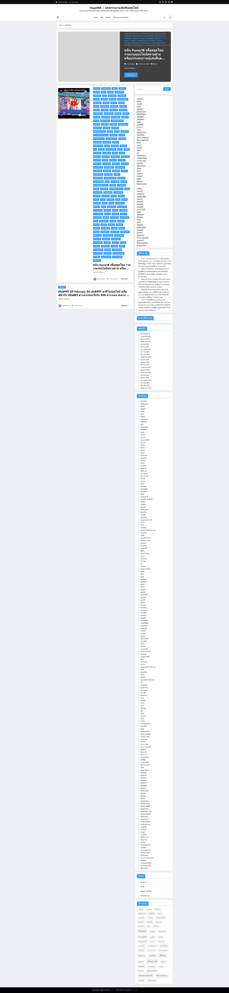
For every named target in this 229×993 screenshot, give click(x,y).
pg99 (149, 926)
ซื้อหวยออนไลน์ (142, 243)
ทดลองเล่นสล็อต (122, 206)
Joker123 (113, 124)
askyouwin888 (123, 99)
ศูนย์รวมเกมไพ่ (124, 217)
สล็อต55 (96, 224)
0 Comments (113, 279)
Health (96, 120)
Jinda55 (141, 922)
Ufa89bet (110, 199)
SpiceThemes (133, 990)
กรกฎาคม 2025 (146, 367)
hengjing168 (105, 120)
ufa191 (96, 199)
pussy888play (109, 167)
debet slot (114, 110)
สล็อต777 (111, 224)
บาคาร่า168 (123, 210)
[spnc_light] (170, 17)
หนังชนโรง (141, 194)
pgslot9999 (115, 156)
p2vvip (107, 146)
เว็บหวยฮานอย (136, 43)
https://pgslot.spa (142, 140)
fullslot (96, 117)
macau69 (122, 138)
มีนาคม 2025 (145, 378)
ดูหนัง (103, 206)
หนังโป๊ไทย (141, 135)
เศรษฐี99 (127, 45)
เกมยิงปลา (135, 38)
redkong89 (97, 171)
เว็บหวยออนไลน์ (117, 249)
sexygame (121, 178)
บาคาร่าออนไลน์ (98, 214)
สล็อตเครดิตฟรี (124, 232)
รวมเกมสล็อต (114, 217)
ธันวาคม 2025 (145, 354)
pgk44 (115, 153)
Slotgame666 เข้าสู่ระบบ (100, 185)
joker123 (140, 99)
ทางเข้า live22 (97, 210)
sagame (124, 171)
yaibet (104, 203)
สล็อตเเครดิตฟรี (160, 34)
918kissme (97, 95)
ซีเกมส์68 (96, 206)
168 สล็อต (96, 88)
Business (123, 106)
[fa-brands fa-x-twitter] (163, 2)
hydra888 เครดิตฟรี (117, 120)
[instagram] (169, 2)
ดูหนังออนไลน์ (111, 206)
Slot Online (115, 181)
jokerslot (139, 176)
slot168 (124, 181)
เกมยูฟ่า (143, 38)
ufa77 (102, 199)
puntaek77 (116, 163)
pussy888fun (98, 167)
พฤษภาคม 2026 (146, 342)
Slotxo (113, 185)
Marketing (97, 142)
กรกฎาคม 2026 (146, 336)
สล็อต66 (104, 224)
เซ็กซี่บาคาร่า (158, 38)
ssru (127, 189)
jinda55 (96, 124)
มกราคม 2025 (145, 383)
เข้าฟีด (142, 887)
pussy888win (120, 167)
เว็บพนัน (133, 41)
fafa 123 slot (108, 113)
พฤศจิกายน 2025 (146, 357)
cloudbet (104, 110)
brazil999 (114, 106)
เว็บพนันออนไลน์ (142, 41)
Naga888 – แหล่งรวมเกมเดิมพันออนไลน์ (114, 8)
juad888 (106, 128)
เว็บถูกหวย (114, 246)
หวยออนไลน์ (141, 245)
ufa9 (117, 199)
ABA (104, 95)
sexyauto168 (98, 178)
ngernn (115, 142)
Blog (101, 17)
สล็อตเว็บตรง (136, 34)
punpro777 (140, 240)
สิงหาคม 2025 (145, 365)
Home (96, 17)
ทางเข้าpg (107, 210)
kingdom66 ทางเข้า (99, 131)
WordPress (112, 990)
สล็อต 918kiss (103, 221)
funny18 (160, 913)
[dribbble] (166, 2)
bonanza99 (105, 106)
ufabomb (96, 203)
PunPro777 (97, 163)
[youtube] (172, 2)
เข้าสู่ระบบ (143, 882)
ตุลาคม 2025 (145, 360)
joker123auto (123, 124)
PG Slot (101, 149)
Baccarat (97, 103)
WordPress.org (144, 896)
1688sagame (105, 88)
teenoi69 (96, 196)
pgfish (126, 149)
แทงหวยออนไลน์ (150, 45)
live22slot (125, 131)
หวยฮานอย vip (160, 36)
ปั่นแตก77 (123, 214)
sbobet (117, 174)
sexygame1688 (98, 181)
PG (95, 149)
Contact (108, 17)
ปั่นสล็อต (107, 214)
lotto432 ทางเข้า (98, 138)
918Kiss (110, 92)
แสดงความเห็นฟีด (146, 891)
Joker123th (97, 128)
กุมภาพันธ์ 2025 (146, 380)
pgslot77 (97, 156)
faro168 (118, 113)
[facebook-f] (160, 2)
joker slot (140, 163)
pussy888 (140, 124)
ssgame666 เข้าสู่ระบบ (116, 189)
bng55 (96, 106)
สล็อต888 (119, 224)
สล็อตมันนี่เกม (105, 232)
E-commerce (98, 113)
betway (114, 103)
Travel (114, 196)
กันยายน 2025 (145, 362)
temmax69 (105, 196)
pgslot (139, 122)
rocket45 (107, 171)
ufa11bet (121, 196)
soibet (96, 189)
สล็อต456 (121, 221)
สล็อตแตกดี (128, 36)
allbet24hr (122, 95)
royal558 (116, 171)
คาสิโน (111, 203)
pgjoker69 (106, 153)
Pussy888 (125, 163)
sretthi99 (104, 189)
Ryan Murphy (130, 64)
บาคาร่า (115, 210)
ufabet (124, 199)
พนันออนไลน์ (97, 217)
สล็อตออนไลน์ (115, 232)
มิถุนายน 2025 (145, 370)
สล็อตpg (122, 228)
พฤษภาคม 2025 (146, 373)
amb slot (112, 99)
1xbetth (96, 92)
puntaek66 (107, 163)
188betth (122, 88)
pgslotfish (125, 156)
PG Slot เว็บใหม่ (111, 149)
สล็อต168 (113, 221)
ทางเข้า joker (141, 160)
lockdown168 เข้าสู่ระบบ (100, 135)
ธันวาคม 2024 (145, 385)
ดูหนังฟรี (140, 201)
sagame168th (98, 174)
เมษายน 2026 (145, 344)
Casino (96, 110)
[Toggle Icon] (57, 17)
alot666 (104, 99)
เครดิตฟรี (149, 38)
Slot (107, 181)
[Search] (164, 17)
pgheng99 (97, 153)
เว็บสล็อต (152, 41)
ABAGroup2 (112, 95)
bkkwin (121, 103)
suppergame (97, 192)
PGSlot (155, 64)
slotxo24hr (121, 185)
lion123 (110, 131)
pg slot (139, 145)
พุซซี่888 (106, 217)
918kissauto (119, 92)
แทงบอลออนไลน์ (137, 45)
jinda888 (104, 124)
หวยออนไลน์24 (148, 36)
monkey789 (107, 142)
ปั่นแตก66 (115, 214)
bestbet (106, 103)
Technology (118, 192)
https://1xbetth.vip (143, 137)
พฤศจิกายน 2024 (146, 388)
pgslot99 (106, 156)
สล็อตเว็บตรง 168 (148, 34)
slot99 (139, 106)
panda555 (115, 146)
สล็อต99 (114, 228)
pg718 (142, 572)
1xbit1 (103, 92)
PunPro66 (121, 160)
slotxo (139, 129)
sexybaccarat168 (110, 178)
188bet (114, 88)
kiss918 (139, 148)
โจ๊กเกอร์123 (161, 45)
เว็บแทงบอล (146, 43)
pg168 (139, 101)
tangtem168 (108, 192)
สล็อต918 (96, 228)
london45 (113, 135)
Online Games (98, 146)
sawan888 (108, 174)
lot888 (122, 135)
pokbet (105, 160)
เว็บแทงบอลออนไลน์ (158, 43)
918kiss (139, 189)
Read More (131, 75)
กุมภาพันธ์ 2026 (146, 349)
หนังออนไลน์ (137, 36)
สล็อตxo (96, 232)
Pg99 (120, 149)
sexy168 (143, 646)
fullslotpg (106, 117)
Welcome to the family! (120, 17)
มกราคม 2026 (145, 352)
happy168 (125, 117)
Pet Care (123, 146)
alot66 (96, 99)
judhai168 (115, 128)
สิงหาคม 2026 (145, 334)
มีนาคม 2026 (145, 347)
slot (138, 153)
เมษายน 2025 (145, 375)
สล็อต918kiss (105, 228)
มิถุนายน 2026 (145, 339)
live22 (116, 131)
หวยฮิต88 (127, 38)
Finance (126, 113)
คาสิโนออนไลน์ (119, 203)
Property (112, 160)
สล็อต (95, 221)
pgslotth (97, 160)
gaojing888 (115, 117)
